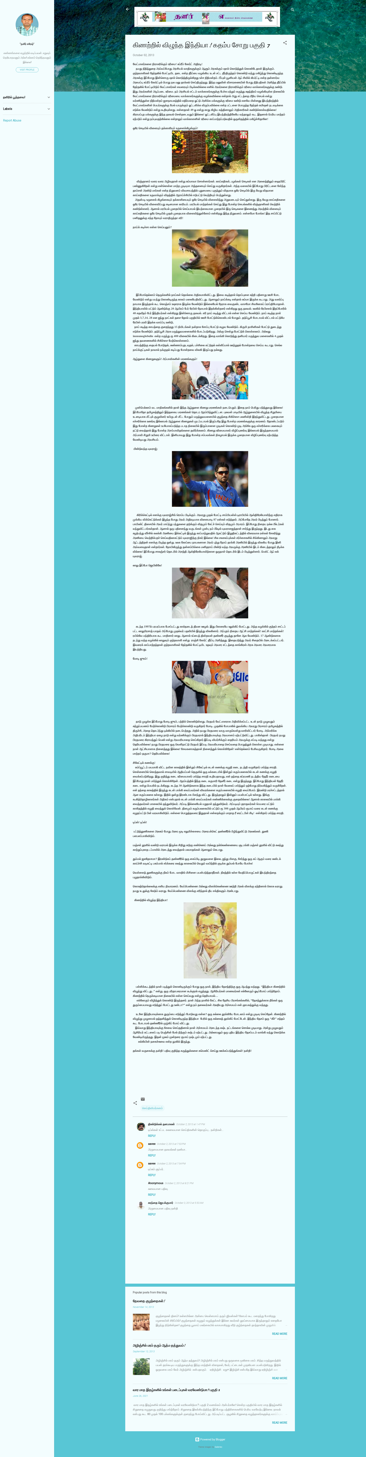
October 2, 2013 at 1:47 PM (190, 1124)
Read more (279, 1334)
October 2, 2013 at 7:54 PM (171, 1163)
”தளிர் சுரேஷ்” (27, 43)
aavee (152, 1144)
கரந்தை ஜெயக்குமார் (160, 1202)
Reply (152, 1135)
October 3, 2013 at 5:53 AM (189, 1202)
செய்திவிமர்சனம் (152, 1108)
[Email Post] (142, 1100)
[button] (285, 43)
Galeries (218, 1447)
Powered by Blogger (212, 1439)
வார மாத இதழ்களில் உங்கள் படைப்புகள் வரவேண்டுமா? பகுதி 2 (176, 1390)
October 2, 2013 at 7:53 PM (171, 1143)
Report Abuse (12, 120)
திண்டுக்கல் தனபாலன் (161, 1124)
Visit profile (27, 69)
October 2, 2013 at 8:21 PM (179, 1183)
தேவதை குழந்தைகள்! (149, 1301)
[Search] (292, 10)
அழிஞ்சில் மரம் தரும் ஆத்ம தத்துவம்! (159, 1345)
